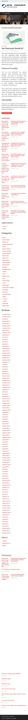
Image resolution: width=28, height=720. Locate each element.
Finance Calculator (6, 248)
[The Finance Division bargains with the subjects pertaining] (6, 574)
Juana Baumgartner (14, 50)
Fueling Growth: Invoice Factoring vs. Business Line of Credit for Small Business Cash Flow (18, 165)
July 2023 (4, 364)
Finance (4, 246)
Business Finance (6, 239)
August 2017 (5, 487)
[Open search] (25, 13)
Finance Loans (5, 255)
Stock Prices (5, 292)
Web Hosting (5, 303)
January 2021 (5, 401)
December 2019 (5, 430)
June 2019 (4, 444)
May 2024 (4, 341)
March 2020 (5, 423)
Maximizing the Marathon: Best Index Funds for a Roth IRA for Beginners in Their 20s (18, 144)
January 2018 (5, 482)
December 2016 (5, 505)
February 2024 (5, 348)
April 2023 (4, 371)
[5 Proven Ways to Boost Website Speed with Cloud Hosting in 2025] (6, 185)
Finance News (5, 258)
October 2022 (5, 385)
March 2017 (5, 498)
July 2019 (4, 441)
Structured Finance (6, 294)
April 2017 (4, 496)
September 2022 (5, 387)
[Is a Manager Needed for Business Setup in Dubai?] (6, 193)
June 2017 (4, 492)
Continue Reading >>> (6, 112)
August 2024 (5, 335)
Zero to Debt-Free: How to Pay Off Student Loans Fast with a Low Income (18, 177)
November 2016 (5, 508)
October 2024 (5, 330)
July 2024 (4, 337)
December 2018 (5, 457)
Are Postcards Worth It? (12, 48)
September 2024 (5, 332)
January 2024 (5, 350)
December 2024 (5, 325)
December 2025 (5, 314)
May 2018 (4, 473)
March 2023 (5, 373)
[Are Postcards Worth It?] (14, 38)
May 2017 (4, 494)
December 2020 (5, 403)
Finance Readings (6, 262)
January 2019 (5, 455)
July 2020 (4, 414)
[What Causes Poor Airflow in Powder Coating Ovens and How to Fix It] (6, 201)
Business (4, 237)
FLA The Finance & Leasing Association (11, 569)
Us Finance (4, 298)
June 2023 (4, 366)
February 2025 (5, 321)
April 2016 (4, 523)
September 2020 (5, 410)
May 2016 (4, 521)
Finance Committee (6, 251)
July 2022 (4, 391)
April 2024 (4, 344)
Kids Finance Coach (6, 683)
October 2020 (5, 407)
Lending (4, 271)
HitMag (14, 718)
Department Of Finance (7, 244)
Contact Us (4, 541)
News (3, 278)
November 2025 (5, 316)
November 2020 (5, 405)
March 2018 (5, 478)
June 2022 (4, 394)
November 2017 (5, 485)
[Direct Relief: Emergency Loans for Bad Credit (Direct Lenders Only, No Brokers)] (6, 154)
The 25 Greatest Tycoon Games (8, 688)
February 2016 (5, 528)
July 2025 (4, 319)
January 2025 (5, 323)
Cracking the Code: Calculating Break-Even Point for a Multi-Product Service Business (18, 133)
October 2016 (5, 510)
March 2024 (5, 346)
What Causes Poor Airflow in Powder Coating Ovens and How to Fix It (18, 203)
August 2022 (5, 389)
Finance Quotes (5, 260)
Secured (4, 283)
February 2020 (5, 426)
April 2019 (4, 448)
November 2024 (5, 328)
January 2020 (5, 428)
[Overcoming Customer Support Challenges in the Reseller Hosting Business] (6, 210)
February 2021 (5, 398)
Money (3, 273)
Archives (4, 228)
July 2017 (4, 489)
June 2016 (4, 519)
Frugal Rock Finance (6, 678)
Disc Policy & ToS (6, 543)
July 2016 (4, 517)
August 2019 (5, 439)
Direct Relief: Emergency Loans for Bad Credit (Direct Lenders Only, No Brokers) (18, 155)
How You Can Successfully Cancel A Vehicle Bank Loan (14, 705)
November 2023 (5, 355)
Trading (4, 296)
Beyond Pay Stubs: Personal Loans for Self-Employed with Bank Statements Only (18, 122)
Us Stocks (4, 301)
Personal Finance (6, 280)
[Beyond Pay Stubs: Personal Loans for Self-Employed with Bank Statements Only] (6, 121)
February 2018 (5, 480)
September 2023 (5, 360)
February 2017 (5, 501)
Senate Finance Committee (8, 287)
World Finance (5, 305)
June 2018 (4, 471)
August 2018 (5, 467)
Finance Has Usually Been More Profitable (11, 673)
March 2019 (5, 451)
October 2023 (5, 357)
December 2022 (5, 380)
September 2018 (5, 464)
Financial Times (5, 264)
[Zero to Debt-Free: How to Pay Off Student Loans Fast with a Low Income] (6, 176)
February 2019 (5, 453)
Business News (4, 46)
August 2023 (5, 362)
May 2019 (4, 446)
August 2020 (5, 412)
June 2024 (4, 339)
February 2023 (5, 375)
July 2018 (4, 469)
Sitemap (4, 545)
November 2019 (5, 432)
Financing (4, 267)
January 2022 (5, 396)
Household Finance (6, 269)
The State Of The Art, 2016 (8, 700)
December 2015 (5, 533)
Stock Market (5, 289)
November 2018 (5, 460)
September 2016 (5, 512)
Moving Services (6, 276)
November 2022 (5, 382)
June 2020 (4, 416)
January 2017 (5, 503)
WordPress (9, 718)
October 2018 (5, 462)
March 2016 (5, 526)
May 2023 (4, 369)
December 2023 (5, 353)
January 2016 (5, 530)
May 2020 (4, 419)
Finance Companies (6, 253)
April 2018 (4, 476)
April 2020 (4, 421)
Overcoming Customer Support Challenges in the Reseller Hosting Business (18, 212)
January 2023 (5, 378)
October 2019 (5, 435)
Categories (4, 226)
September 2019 (5, 437)
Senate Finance (5, 285)
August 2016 (5, 514)
